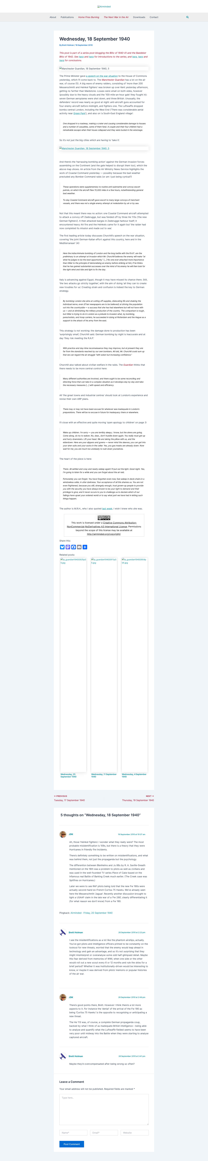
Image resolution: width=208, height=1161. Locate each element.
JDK (71, 834)
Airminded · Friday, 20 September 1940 (91, 912)
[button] (187, 17)
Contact (154, 17)
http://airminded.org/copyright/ (103, 534)
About (53, 17)
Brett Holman (76, 932)
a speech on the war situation (102, 76)
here (91, 56)
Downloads (139, 17)
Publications (67, 17)
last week (107, 508)
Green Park (79, 113)
